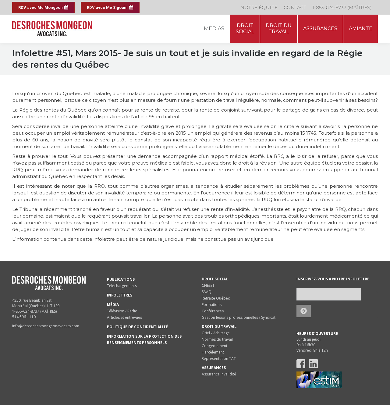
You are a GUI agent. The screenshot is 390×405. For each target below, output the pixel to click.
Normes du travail (217, 339)
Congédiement (214, 345)
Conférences (213, 311)
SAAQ (206, 291)
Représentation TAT (219, 358)
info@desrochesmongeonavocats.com (45, 326)
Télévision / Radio (122, 311)
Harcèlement (213, 352)
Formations (212, 304)
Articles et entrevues (124, 317)
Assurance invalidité (219, 374)
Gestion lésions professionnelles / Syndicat (238, 317)
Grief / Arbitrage (216, 333)
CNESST (208, 285)
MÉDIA (113, 304)
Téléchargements (122, 285)
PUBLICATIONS (121, 279)
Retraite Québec (216, 298)
